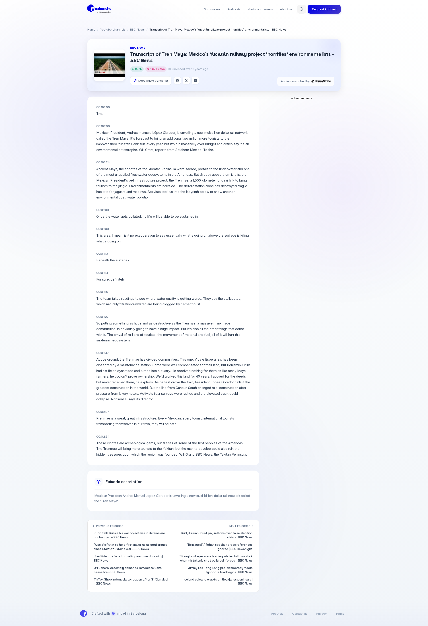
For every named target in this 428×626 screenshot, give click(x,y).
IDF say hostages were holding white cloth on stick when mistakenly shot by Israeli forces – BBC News (216, 558)
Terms (339, 613)
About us (286, 9)
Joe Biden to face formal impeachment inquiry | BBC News (128, 558)
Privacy (321, 613)
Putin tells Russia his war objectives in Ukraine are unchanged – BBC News (129, 535)
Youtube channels (260, 9)
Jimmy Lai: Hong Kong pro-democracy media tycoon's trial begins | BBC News (220, 570)
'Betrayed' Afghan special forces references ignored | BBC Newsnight (220, 547)
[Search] (301, 9)
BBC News (137, 29)
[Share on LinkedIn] (195, 80)
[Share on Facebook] (177, 80)
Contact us (299, 613)
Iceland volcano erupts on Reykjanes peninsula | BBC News (218, 582)
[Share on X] (186, 80)
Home (91, 29)
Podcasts (234, 9)
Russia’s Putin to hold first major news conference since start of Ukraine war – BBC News (130, 547)
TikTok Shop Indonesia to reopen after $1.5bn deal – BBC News (131, 582)
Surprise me (212, 9)
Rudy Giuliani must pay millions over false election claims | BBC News (217, 535)
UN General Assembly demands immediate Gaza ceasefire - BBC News (128, 570)
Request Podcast (324, 9)
